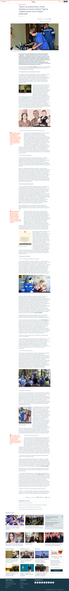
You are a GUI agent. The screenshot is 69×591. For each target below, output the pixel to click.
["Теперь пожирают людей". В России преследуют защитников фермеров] (42, 554)
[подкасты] (62, 1)
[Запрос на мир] (34, 537)
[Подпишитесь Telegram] (44, 582)
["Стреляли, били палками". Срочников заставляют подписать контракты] (42, 568)
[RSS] (49, 582)
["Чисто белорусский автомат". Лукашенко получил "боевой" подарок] (34, 520)
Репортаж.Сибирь (22, 4)
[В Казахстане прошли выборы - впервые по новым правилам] (27, 568)
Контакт (7, 587)
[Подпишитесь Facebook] (37, 582)
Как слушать (22, 582)
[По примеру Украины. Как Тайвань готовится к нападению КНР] (12, 568)
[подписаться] (53, 582)
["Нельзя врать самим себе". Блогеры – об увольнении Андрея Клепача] (12, 554)
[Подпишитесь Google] (35, 582)
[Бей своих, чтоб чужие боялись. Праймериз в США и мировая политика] (15, 520)
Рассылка (21, 585)
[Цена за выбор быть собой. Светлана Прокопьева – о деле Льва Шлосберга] (15, 537)
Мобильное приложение (10, 582)
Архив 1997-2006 (8, 585)
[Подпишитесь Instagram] (46, 582)
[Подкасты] (51, 582)
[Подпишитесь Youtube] (42, 582)
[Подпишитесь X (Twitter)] (40, 582)
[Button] (40, 19)
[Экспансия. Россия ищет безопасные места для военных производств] (54, 537)
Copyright (21, 587)
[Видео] (59, 1)
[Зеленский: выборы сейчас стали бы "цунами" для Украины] (27, 554)
